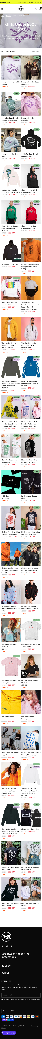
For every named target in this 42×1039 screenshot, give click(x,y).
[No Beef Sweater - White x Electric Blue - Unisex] (31, 738)
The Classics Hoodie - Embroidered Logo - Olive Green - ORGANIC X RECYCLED (10, 385)
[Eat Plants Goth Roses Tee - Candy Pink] (11, 666)
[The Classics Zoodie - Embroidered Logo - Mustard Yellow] (11, 329)
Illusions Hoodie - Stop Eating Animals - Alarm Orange (9, 570)
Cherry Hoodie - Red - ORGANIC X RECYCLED (29, 227)
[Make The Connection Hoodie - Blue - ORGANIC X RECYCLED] (31, 367)
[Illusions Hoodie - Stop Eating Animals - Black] (31, 554)
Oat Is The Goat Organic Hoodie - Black (29, 155)
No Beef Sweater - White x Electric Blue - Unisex (31, 754)
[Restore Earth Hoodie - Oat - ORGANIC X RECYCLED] (11, 176)
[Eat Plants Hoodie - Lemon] (11, 702)
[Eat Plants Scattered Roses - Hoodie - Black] (31, 592)
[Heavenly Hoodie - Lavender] (31, 104)
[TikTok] (13, 946)
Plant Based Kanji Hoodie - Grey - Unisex (11, 754)
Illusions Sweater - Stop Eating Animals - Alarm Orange (30, 267)
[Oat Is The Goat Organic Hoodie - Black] (31, 140)
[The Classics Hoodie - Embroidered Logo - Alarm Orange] (11, 774)
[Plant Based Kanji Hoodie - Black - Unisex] (11, 889)
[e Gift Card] (11, 482)
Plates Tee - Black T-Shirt (30, 829)
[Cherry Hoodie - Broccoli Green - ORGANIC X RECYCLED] (11, 212)
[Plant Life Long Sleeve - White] (31, 889)
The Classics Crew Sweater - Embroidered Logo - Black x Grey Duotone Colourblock (30, 306)
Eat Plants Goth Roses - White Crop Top (9, 646)
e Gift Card (5, 496)
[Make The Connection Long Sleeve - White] (11, 446)
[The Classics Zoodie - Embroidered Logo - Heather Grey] (31, 329)
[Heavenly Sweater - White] (11, 67)
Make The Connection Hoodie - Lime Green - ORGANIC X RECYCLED (9, 424)
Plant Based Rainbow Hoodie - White (9, 304)
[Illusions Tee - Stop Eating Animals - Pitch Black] (31, 518)
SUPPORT (6, 973)
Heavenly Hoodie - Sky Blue (9, 155)
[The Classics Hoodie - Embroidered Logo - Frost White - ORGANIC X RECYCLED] (31, 774)
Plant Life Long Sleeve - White (30, 905)
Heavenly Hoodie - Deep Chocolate (30, 83)
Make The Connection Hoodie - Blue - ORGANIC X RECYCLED (30, 384)
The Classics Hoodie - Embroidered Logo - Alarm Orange (9, 791)
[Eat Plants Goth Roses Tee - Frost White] (31, 630)
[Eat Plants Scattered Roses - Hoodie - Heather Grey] (11, 592)
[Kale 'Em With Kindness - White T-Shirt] (31, 853)
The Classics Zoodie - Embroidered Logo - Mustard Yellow (9, 345)
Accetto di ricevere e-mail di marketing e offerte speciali (22, 999)
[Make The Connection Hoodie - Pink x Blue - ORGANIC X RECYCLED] (31, 407)
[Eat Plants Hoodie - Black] (11, 250)
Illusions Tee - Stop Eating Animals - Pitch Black (30, 533)
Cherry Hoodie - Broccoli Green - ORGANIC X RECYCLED (10, 228)
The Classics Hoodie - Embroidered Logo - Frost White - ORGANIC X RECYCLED (30, 792)
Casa (2, 15)
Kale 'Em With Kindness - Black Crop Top (30, 682)
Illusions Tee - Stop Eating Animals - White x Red (10, 533)
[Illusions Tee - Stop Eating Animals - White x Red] (11, 518)
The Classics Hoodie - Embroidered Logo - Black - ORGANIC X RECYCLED (10, 831)
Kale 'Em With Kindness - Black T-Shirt (10, 869)
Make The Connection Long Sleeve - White (9, 461)
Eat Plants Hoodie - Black (10, 264)
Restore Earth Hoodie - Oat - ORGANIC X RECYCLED (10, 191)
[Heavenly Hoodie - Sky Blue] (11, 140)
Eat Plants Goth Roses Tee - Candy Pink (10, 682)
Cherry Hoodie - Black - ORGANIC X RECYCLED (29, 191)
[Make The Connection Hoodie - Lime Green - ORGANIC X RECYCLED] (11, 407)
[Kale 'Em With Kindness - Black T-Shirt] (11, 853)
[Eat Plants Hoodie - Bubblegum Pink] (31, 702)
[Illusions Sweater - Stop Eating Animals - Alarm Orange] (31, 250)
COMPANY (6, 966)
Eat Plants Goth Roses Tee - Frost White (30, 646)
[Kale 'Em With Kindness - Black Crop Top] (31, 666)
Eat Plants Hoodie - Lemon (8, 718)
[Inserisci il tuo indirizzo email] (39, 995)
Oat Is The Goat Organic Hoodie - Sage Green (10, 119)
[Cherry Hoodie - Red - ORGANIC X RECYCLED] (31, 212)
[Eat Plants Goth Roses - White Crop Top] (11, 630)
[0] (39, 8)
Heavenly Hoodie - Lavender (28, 119)
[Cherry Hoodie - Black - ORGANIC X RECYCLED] (31, 176)
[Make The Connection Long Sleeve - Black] (31, 446)
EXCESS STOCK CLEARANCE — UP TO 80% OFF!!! (19, 2)
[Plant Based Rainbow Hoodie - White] (11, 288)
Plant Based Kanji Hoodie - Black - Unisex (11, 905)
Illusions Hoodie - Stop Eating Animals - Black (29, 569)
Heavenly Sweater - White (10, 82)
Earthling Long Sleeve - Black (29, 497)
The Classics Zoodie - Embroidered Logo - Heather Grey (29, 345)
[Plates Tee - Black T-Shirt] (31, 815)
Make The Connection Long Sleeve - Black (29, 461)
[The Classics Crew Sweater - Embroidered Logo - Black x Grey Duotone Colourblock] (31, 288)
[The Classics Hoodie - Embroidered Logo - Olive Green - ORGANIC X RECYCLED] (11, 367)
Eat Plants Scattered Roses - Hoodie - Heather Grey (10, 609)
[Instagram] (8, 946)
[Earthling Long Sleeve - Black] (31, 482)
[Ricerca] (36, 8)
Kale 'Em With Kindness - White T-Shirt (30, 869)
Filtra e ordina (9, 51)
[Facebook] (3, 946)
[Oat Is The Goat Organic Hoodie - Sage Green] (11, 104)
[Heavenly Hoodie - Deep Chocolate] (31, 67)
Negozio (8, 15)
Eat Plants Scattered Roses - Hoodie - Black (29, 608)
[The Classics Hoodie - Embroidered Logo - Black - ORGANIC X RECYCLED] (11, 815)
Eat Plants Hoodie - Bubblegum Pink (28, 718)
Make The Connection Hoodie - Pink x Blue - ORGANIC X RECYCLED (29, 424)
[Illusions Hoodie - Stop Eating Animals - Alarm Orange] (11, 554)
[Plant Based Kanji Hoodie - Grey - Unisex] (11, 738)
